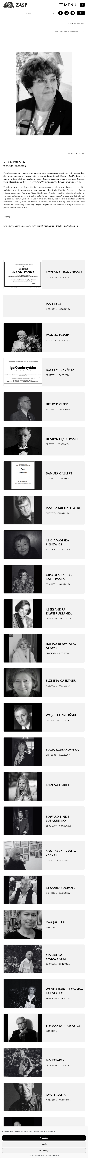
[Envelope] (72, 13)
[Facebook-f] (60, 13)
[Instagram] (66, 13)
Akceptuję (44, 1138)
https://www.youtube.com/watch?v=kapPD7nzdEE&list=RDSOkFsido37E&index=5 (40, 226)
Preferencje (44, 1150)
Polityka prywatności (52, 1155)
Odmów (44, 1144)
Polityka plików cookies (36, 1155)
